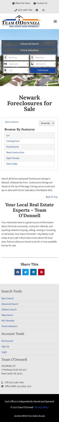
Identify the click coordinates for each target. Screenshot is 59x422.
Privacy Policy (42, 407)
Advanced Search (29, 43)
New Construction (15, 152)
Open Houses (12, 158)
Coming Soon (13, 141)
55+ (8, 135)
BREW (24, 416)
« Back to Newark (11, 122)
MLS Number (7, 320)
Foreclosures (12, 147)
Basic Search (7, 298)
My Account (7, 341)
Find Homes (43, 70)
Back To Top (52, 197)
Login (4, 352)
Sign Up (5, 346)
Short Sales (11, 164)
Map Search (7, 315)
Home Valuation (29, 50)
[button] (55, 21)
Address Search (9, 309)
